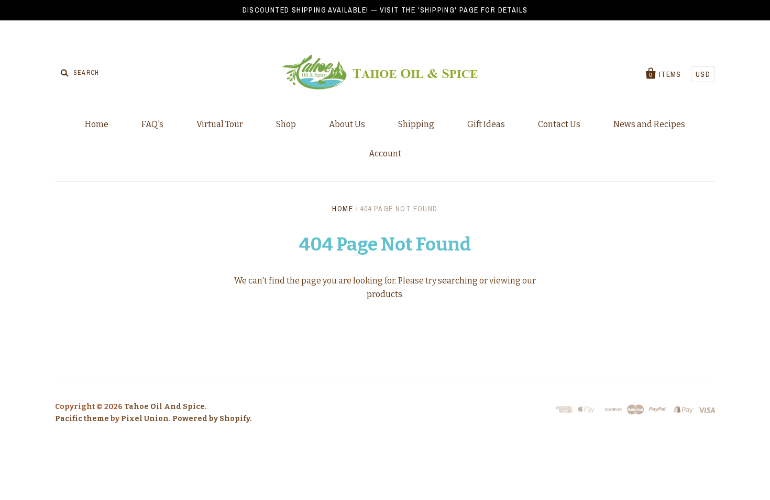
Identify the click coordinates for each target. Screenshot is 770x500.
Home (96, 124)
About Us (347, 124)
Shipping (416, 124)
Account (385, 153)
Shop (286, 124)
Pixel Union (145, 418)
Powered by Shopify (211, 418)
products (384, 294)
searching (458, 281)
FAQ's (152, 124)
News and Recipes (649, 124)
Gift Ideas (486, 124)
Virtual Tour (219, 124)
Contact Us (559, 124)
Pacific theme (82, 418)
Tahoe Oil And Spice (164, 406)
